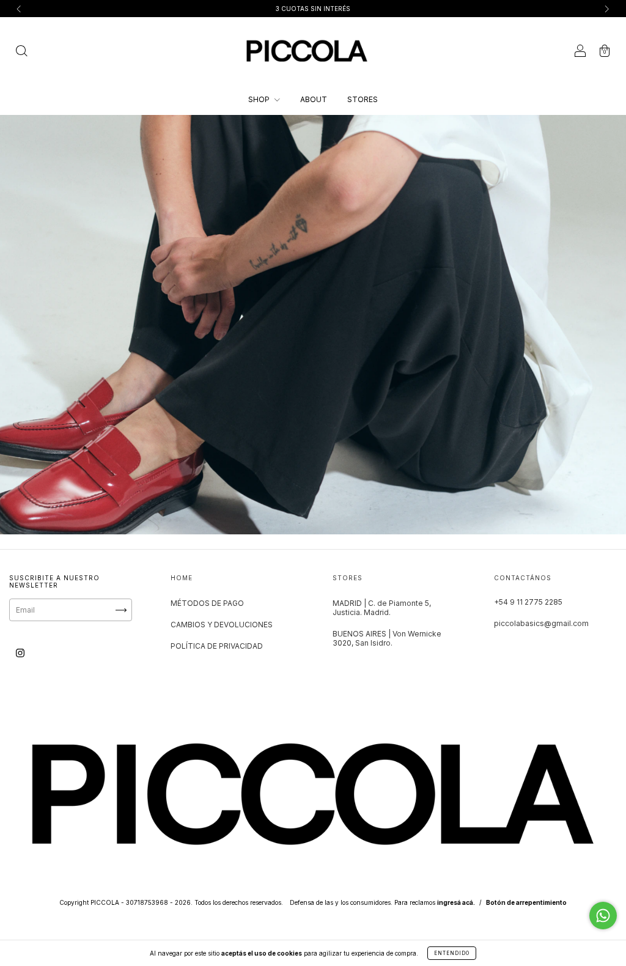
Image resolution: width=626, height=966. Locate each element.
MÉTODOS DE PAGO (207, 603)
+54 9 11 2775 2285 (528, 602)
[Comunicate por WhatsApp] (603, 915)
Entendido (452, 953)
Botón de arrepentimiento (526, 902)
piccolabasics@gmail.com (541, 623)
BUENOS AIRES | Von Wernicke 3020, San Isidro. (387, 638)
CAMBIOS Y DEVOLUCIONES (222, 624)
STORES (362, 99)
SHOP (259, 99)
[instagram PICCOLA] (20, 653)
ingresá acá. (456, 902)
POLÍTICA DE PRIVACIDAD (217, 646)
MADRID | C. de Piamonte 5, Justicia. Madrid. (382, 608)
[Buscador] (21, 52)
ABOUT (313, 99)
